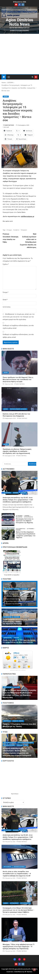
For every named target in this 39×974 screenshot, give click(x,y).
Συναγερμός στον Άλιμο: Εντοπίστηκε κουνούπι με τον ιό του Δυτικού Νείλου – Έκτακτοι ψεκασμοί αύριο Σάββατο (18, 910)
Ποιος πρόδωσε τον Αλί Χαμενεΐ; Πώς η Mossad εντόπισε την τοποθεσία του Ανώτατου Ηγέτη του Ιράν (18, 379)
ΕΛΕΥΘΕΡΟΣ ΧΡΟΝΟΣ (9, 745)
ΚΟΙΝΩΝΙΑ (15, 492)
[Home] (4, 77)
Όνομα (5, 292)
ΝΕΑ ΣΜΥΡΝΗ (19, 517)
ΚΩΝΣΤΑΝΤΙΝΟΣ (9, 125)
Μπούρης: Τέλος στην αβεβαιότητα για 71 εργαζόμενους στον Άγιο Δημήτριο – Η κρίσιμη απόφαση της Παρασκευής (18, 947)
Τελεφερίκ (24, 230)
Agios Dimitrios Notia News (19, 22)
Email (5, 300)
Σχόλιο (6, 264)
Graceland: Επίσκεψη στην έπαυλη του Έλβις (10, 238)
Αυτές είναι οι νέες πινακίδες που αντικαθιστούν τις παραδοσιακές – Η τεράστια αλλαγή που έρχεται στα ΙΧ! (17, 874)
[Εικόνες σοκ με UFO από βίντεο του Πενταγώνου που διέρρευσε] (20, 399)
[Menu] (8, 77)
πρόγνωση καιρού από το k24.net (18, 670)
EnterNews (18, 972)
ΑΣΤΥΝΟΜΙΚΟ (7, 492)
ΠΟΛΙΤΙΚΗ (23, 492)
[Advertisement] (19, 54)
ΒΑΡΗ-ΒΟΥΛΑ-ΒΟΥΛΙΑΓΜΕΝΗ (25, 742)
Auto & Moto (7, 866)
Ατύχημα (9, 230)
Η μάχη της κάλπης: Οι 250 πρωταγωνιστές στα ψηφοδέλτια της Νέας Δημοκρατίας (19, 641)
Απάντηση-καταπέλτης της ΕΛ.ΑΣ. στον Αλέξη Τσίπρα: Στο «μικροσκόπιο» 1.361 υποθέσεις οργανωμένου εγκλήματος (18, 500)
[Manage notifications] (34, 969)
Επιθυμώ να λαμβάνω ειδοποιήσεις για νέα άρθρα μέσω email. (18, 336)
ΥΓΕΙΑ (26, 745)
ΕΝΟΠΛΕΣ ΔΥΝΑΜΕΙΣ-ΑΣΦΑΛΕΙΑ (18, 409)
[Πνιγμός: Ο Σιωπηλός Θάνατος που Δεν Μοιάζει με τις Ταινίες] (20, 717)
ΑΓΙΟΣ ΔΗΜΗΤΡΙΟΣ (20, 528)
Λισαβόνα (16, 230)
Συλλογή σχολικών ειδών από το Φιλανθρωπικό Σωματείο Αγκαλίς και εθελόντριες (28, 240)
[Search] (32, 77)
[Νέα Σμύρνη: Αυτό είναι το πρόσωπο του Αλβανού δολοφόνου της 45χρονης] (8, 519)
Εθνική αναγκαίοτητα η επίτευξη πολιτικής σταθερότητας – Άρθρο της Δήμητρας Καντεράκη (19, 622)
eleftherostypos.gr (27, 216)
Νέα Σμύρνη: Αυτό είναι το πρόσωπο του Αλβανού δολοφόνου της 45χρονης (24, 520)
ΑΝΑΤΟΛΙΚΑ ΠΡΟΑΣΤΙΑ (10, 742)
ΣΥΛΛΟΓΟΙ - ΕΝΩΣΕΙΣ (18, 721)
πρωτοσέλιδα (8, 574)
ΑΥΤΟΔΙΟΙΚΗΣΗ (14, 903)
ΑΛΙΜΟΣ (6, 903)
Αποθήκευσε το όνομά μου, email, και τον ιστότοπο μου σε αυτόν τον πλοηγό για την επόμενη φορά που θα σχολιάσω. (19, 316)
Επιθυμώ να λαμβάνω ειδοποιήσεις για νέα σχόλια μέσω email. (18, 327)
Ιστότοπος (7, 307)
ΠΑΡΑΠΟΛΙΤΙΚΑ (8, 617)
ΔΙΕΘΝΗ (6, 96)
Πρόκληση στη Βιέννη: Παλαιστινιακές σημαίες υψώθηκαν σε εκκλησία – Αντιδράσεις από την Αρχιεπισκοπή (17, 451)
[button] (8, 77)
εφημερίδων (16, 574)
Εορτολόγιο (14, 793)
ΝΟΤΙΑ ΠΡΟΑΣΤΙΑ (28, 517)
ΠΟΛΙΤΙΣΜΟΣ (7, 721)
